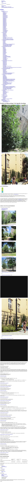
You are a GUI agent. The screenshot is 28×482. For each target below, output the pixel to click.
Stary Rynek (4, 54)
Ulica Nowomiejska (5, 55)
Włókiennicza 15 (5, 24)
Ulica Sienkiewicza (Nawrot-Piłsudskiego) (7, 73)
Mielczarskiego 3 (5, 76)
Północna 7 (4, 47)
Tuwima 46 (4, 42)
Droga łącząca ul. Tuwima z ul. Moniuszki (7, 98)
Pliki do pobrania (3, 471)
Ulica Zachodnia (5, 89)
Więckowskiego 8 (5, 94)
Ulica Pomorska (4, 57)
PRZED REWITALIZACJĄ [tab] (5, 208)
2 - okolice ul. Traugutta (4, 32)
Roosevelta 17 (4, 70)
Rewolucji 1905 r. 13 (5, 15)
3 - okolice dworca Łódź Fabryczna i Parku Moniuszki (7, 39)
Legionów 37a (4, 75)
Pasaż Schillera (4, 66)
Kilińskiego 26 (4, 13)
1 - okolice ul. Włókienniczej (5, 11)
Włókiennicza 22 (5, 25)
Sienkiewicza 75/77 (5, 71)
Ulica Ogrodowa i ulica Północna (6, 56)
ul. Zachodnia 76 (3, 99)
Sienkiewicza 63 (5, 64)
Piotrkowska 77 (4, 34)
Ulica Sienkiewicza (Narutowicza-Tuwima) (7, 37)
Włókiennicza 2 (4, 18)
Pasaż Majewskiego (5, 28)
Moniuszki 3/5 (4, 97)
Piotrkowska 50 (4, 93)
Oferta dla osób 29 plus (5, 101)
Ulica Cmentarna (5, 81)
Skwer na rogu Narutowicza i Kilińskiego (7, 44)
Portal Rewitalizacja (4, 5)
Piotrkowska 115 (5, 62)
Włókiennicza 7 (4, 21)
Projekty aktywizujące (4, 100)
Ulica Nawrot (4, 65)
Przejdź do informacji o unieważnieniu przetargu (5, 386)
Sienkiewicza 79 (5, 72)
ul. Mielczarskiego (20, 199)
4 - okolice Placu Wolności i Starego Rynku (6, 46)
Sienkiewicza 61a (5, 63)
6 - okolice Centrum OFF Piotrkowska (6, 68)
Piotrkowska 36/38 (5, 92)
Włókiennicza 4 (4, 19)
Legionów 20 (4, 85)
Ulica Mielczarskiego (5, 82)
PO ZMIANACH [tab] (3, 209)
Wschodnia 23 (4, 49)
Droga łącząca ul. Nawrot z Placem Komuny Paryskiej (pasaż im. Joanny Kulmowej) (12, 67)
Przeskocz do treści (4, 1)
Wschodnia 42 (4, 51)
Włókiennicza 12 (5, 23)
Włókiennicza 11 (5, 22)
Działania (3, 6)
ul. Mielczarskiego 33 (16, 194)
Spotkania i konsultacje (4, 466)
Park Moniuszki (4, 43)
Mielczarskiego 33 (5, 78)
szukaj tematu (8, 4)
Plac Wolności (4, 53)
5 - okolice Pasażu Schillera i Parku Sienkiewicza (7, 60)
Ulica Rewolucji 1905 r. (5, 30)
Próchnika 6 (4, 90)
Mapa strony (3, 475)
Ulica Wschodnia (5, 59)
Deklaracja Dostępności (4, 474)
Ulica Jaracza (4, 29)
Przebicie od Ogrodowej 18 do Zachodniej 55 (8, 87)
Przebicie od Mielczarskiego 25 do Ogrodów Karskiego (9, 79)
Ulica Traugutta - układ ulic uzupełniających (8, 38)
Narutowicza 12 (4, 33)
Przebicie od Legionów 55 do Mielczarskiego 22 (8, 80)
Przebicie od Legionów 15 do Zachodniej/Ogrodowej (9, 86)
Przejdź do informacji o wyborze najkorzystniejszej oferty (6, 434)
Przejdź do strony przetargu (3, 390)
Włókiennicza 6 (4, 20)
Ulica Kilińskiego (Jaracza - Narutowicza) (7, 45)
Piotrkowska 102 (5, 61)
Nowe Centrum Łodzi (4, 96)
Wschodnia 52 (4, 27)
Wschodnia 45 (4, 26)
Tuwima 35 (4, 41)
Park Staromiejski (5, 52)
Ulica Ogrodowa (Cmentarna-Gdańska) (7, 83)
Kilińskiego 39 (4, 40)
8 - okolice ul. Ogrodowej (4, 84)
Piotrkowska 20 (4, 91)
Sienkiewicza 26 (5, 35)
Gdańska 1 (4, 74)
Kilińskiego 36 (4, 14)
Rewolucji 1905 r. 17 (5, 16)
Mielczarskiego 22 (5, 77)
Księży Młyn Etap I (5, 95)
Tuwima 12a (4, 36)
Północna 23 (4, 48)
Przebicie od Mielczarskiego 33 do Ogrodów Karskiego (8, 7)
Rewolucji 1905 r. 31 (5, 17)
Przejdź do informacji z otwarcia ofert (4, 412)
